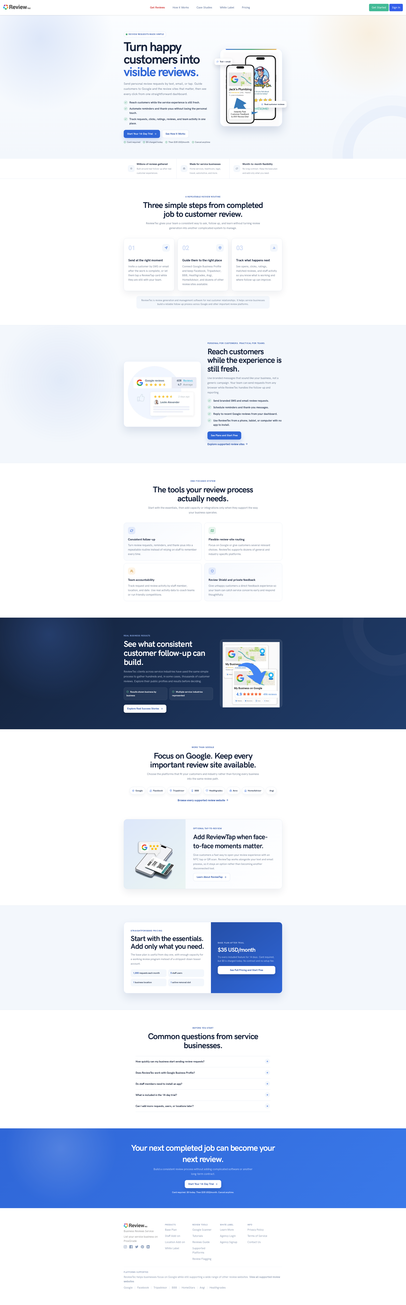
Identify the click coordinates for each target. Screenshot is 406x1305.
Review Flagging (201, 1258)
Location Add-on (175, 1242)
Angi (202, 1287)
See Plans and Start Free (224, 435)
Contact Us (254, 1242)
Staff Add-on (172, 1235)
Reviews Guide (201, 1242)
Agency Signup (228, 1242)
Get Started (379, 7)
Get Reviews (157, 7)
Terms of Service (257, 1235)
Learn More (227, 1229)
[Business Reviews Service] (17, 6)
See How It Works (175, 133)
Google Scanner (202, 1229)
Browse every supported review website (202, 800)
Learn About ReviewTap (210, 876)
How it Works (181, 7)
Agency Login (228, 1235)
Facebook (143, 1287)
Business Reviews (134, 1231)
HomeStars (188, 1287)
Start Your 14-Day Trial (140, 133)
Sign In (396, 7)
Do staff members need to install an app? (159, 1083)
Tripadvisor (160, 1287)
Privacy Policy (255, 1229)
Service (149, 1231)
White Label (227, 7)
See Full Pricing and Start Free (246, 970)
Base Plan (171, 1229)
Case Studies (204, 7)
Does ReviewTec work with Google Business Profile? (165, 1072)
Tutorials (197, 1235)
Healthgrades (218, 1287)
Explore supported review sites (226, 444)
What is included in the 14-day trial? (156, 1094)
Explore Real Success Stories (143, 708)
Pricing (246, 7)
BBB (174, 1287)
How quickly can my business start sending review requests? (170, 1061)
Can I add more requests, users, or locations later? (165, 1106)
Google (128, 1287)
